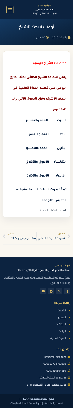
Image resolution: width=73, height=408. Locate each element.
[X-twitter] (59, 291)
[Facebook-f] (67, 291)
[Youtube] (43, 291)
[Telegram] (51, 291)
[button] (9, 9)
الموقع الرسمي (44, 5)
